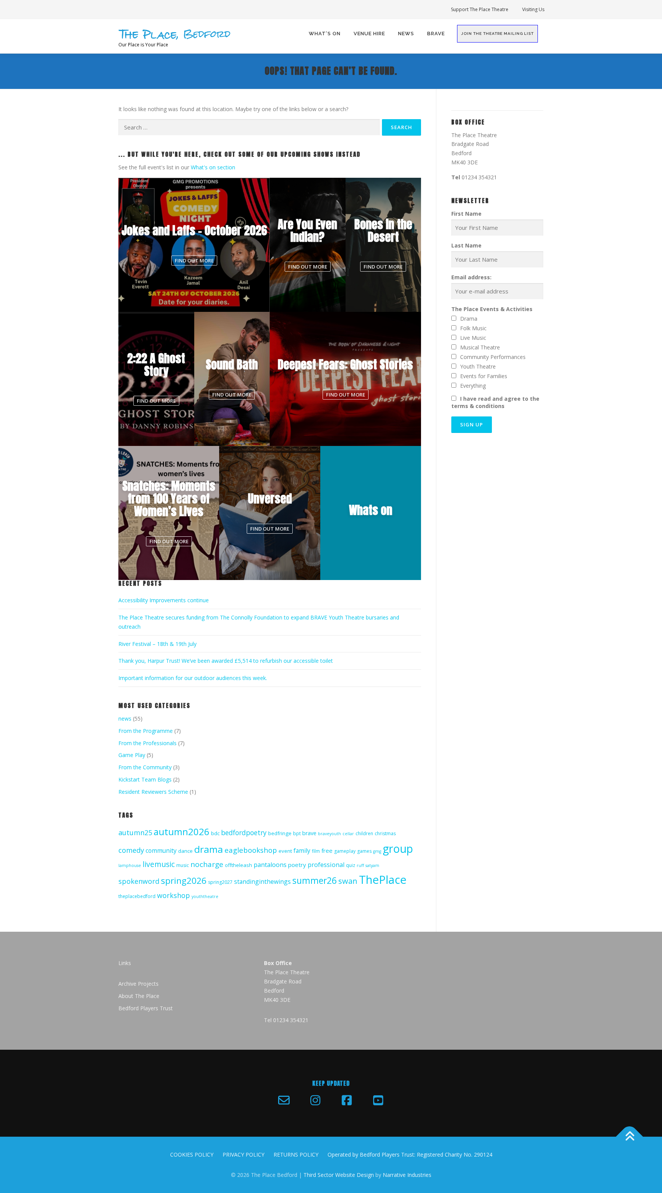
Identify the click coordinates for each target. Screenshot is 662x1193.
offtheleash (238, 865)
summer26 (314, 881)
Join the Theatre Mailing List (497, 33)
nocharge (206, 864)
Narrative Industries (407, 1174)
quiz (350, 865)
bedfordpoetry (244, 832)
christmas (385, 833)
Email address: (471, 277)
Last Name (466, 245)
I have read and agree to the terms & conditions (495, 402)
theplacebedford (137, 896)
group (398, 848)
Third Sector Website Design (338, 1174)
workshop (173, 895)
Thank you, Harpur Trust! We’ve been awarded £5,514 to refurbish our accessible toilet (225, 660)
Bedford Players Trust (145, 1008)
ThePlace (382, 879)
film (316, 851)
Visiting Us (533, 9)
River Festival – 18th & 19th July (157, 643)
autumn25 (135, 832)
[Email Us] (284, 1100)
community (161, 850)
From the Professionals (147, 743)
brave (309, 833)
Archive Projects (138, 983)
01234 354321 (479, 177)
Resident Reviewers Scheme (153, 791)
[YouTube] (378, 1100)
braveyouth (329, 833)
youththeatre (205, 896)
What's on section (213, 167)
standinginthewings (262, 881)
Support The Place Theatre (479, 9)
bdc (215, 833)
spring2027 (220, 882)
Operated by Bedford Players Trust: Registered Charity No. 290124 (410, 1154)
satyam (372, 865)
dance (185, 850)
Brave (436, 33)
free (327, 850)
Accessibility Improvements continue (163, 600)
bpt (297, 833)
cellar (348, 833)
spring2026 (183, 881)
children (364, 833)
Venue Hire (369, 33)
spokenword (138, 881)
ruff (360, 865)
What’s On (325, 33)
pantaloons (270, 864)
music (182, 865)
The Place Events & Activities (492, 309)
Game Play (131, 755)
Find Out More (194, 260)
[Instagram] (315, 1100)
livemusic (159, 864)
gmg (377, 851)
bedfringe (280, 833)
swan (347, 880)
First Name (466, 213)
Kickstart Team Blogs (145, 779)
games (364, 851)
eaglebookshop (250, 850)
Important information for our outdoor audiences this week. (192, 678)
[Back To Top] (629, 1136)
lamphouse (129, 865)
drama (208, 849)
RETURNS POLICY (296, 1154)
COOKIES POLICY (191, 1154)
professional (326, 864)
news (124, 718)
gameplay (345, 851)
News (406, 33)
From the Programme (145, 730)
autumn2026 (182, 831)
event (285, 850)
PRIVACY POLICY (243, 1154)
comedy (131, 850)
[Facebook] (346, 1100)
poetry (297, 865)
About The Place (138, 996)
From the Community (145, 767)
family (301, 850)
